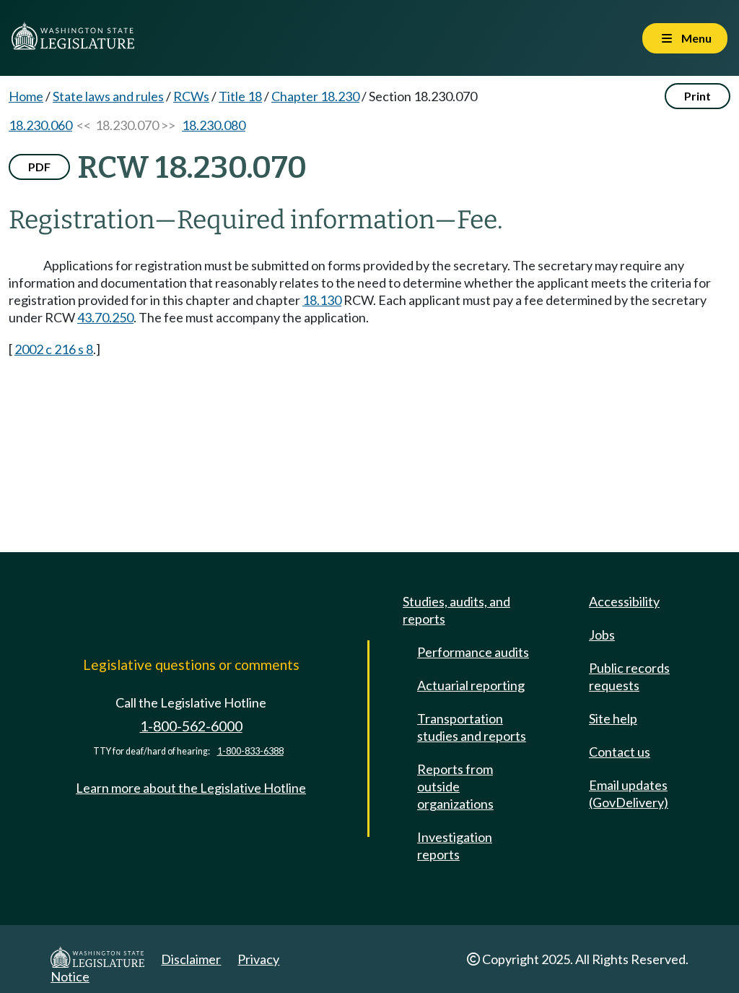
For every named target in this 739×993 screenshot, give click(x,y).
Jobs (602, 634)
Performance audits (473, 652)
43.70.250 (105, 317)
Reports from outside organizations (455, 786)
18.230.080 (213, 125)
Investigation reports (454, 845)
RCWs (191, 96)
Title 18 (240, 96)
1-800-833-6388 (250, 751)
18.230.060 (40, 125)
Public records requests (629, 676)
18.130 (321, 300)
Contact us (619, 752)
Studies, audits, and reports (456, 610)
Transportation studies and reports (471, 727)
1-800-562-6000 (191, 726)
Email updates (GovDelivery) (628, 793)
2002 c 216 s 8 (53, 349)
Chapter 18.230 (315, 96)
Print (697, 96)
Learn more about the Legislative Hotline (191, 788)
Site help (613, 718)
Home (26, 96)
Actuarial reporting (471, 685)
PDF (39, 166)
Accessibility (624, 601)
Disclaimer (191, 959)
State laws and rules (108, 96)
